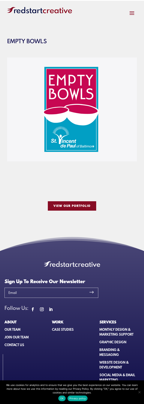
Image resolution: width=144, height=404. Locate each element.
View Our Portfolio (72, 206)
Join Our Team (16, 337)
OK (62, 398)
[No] (139, 392)
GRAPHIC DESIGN (112, 342)
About (10, 321)
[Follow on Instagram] (42, 309)
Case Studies (63, 329)
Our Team (12, 329)
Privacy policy (77, 398)
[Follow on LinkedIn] (51, 309)
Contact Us (14, 345)
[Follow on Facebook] (33, 309)
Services (107, 321)
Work (58, 321)
